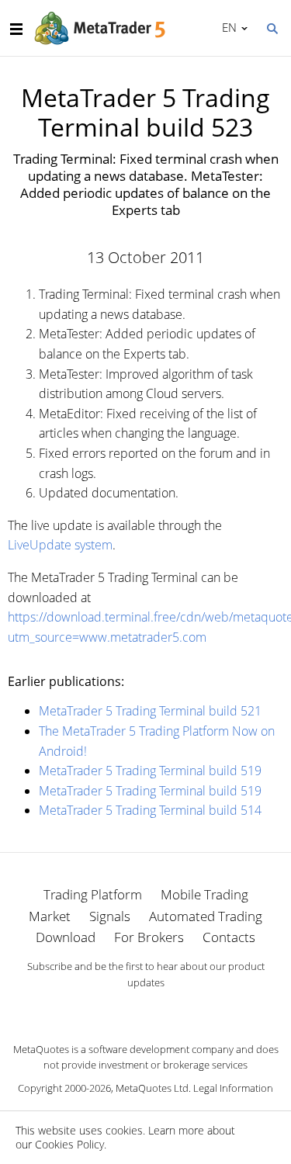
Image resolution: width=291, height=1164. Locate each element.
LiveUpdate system (60, 544)
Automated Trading (205, 916)
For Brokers (149, 937)
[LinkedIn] (146, 1008)
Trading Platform (92, 894)
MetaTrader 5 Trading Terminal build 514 (150, 810)
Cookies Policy (69, 1144)
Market (50, 916)
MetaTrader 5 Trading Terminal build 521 (150, 710)
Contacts (229, 937)
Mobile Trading (204, 894)
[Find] (271, 27)
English (227, 27)
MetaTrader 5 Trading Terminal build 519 (150, 770)
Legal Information (233, 1088)
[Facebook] (121, 1008)
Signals (109, 916)
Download (65, 937)
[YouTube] (170, 1008)
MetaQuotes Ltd (152, 1088)
